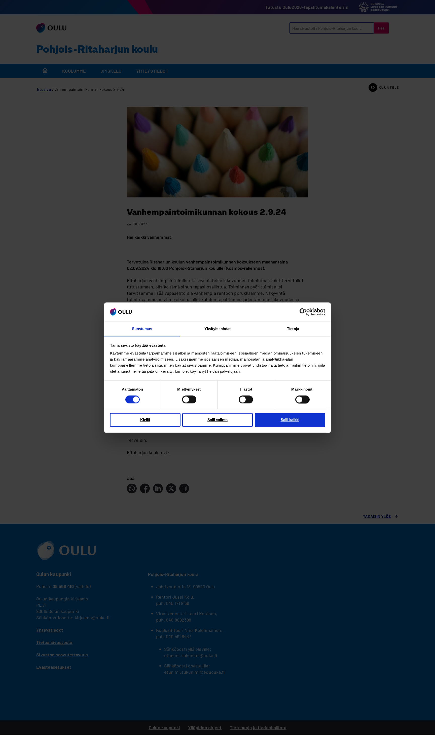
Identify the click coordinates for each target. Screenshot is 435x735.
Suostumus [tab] (142, 329)
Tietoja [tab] (293, 329)
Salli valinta (217, 420)
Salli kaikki (290, 420)
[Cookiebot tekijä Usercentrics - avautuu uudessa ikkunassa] (303, 312)
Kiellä (145, 420)
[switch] (189, 399)
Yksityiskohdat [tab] (217, 329)
